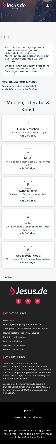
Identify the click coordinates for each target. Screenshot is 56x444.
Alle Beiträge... (28, 135)
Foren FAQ (8, 320)
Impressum (28, 410)
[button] (52, 6)
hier (34, 71)
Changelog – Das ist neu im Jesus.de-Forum (25, 328)
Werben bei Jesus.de (13, 349)
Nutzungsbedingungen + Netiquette (22, 324)
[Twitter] (37, 301)
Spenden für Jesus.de (14, 345)
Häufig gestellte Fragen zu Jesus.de (21, 333)
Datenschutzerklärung (28, 417)
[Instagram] (28, 301)
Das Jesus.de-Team (13, 341)
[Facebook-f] (18, 301)
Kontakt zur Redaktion (14, 337)
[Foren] (4, 37)
